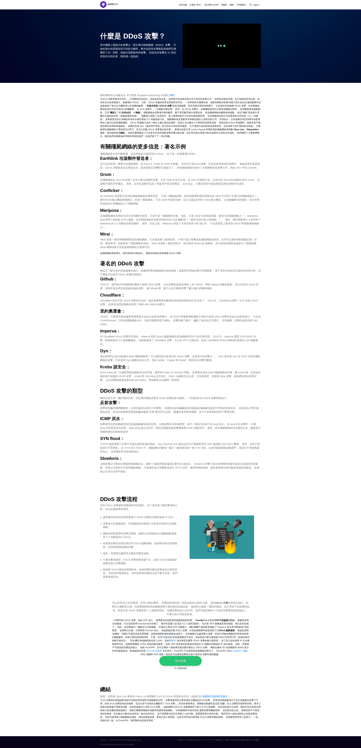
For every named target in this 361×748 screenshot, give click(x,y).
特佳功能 (183, 5)
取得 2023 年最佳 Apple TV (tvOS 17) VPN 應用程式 (200, 740)
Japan (255, 5)
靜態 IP (172, 640)
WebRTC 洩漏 (240, 651)
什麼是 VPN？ (196, 5)
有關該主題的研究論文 (215, 696)
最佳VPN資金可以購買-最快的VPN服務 (242, 740)
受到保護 (180, 660)
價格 (232, 5)
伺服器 (224, 5)
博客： (173, 95)
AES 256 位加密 (154, 651)
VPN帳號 (241, 5)
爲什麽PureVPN (211, 5)
